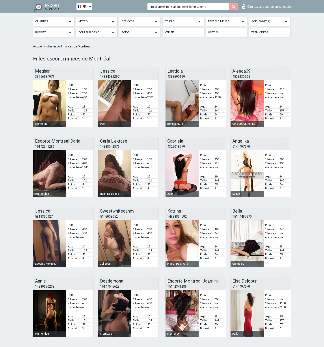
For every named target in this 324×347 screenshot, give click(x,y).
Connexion (269, 6)
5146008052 (109, 217)
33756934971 (44, 77)
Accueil (38, 46)
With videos (259, 32)
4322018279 (176, 147)
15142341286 (44, 147)
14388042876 (109, 147)
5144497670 (241, 147)
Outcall (214, 32)
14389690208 (44, 287)
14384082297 (109, 77)
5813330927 (44, 217)
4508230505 (241, 77)
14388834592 (177, 217)
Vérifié (169, 32)
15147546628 (109, 287)
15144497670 (242, 217)
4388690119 (176, 77)
